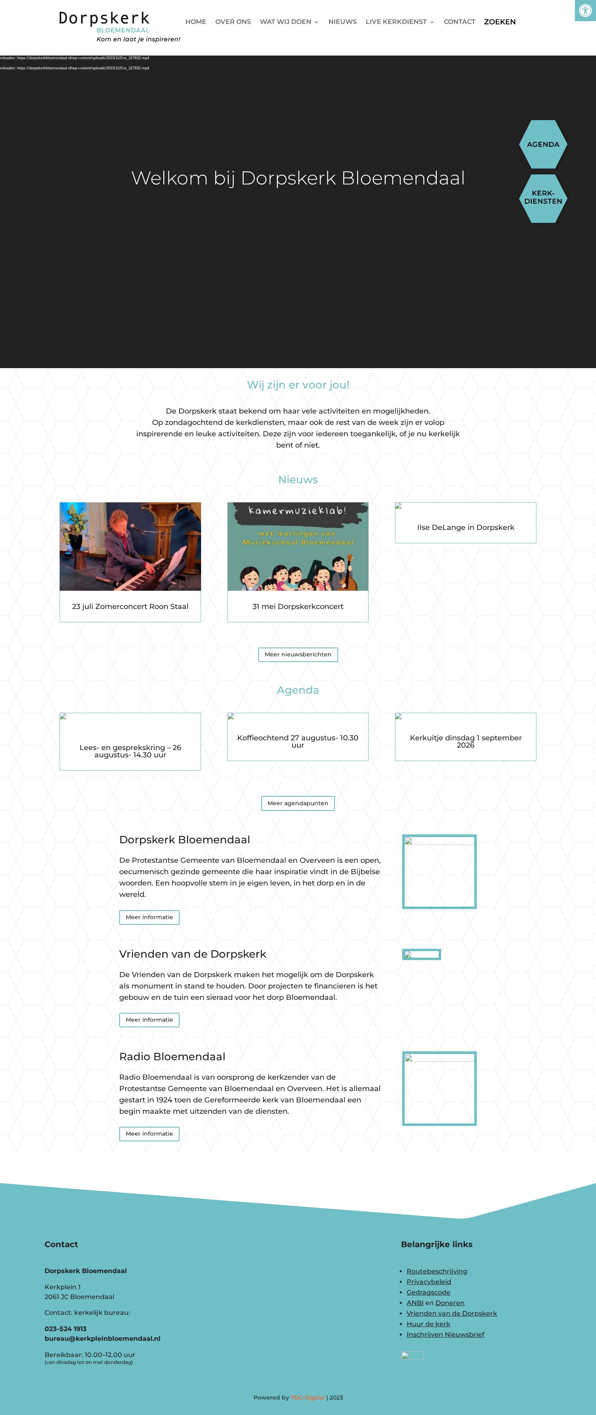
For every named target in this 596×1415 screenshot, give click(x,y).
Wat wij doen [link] (285, 22)
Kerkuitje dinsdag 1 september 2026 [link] (466, 741)
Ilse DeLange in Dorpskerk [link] (466, 527)
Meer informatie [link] (149, 917)
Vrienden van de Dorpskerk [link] (452, 1313)
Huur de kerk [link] (428, 1324)
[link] (585, 10)
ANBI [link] (415, 1303)
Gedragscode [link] (428, 1292)
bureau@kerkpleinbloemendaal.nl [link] (103, 1338)
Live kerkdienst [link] (396, 22)
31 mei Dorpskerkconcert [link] (298, 606)
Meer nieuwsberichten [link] (298, 654)
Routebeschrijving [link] (437, 1271)
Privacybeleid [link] (429, 1282)
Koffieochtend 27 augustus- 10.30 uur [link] (297, 741)
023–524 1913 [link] (65, 1329)
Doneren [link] (450, 1303)
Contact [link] (460, 22)
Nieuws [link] (342, 22)
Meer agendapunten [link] (298, 803)
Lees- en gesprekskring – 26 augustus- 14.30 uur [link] (130, 751)
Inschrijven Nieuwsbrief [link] (446, 1334)
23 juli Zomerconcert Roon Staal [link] (130, 606)
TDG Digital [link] (308, 1397)
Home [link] (195, 22)
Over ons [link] (233, 22)
